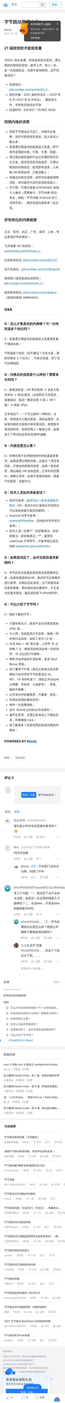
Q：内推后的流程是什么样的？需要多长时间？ (32, 1013)
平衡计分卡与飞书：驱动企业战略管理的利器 (24, 1356)
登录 (54, 4)
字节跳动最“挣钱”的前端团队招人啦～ (25, 1165)
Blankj (31, 741)
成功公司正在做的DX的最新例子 (18, 1360)
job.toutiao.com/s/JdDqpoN (41, 269)
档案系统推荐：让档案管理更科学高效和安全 (24, 1371)
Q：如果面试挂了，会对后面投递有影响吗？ (31, 1029)
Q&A (6, 1002)
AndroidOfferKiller (21, 520)
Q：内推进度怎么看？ (18, 1018)
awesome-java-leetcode (32, 546)
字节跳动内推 (12, 1278)
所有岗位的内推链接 (14, 995)
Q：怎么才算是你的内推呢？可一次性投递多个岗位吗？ (33, 1007)
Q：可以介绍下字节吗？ (19, 1034)
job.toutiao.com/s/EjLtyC (40, 260)
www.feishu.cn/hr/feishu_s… (23, 251)
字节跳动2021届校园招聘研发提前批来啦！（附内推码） (32, 1237)
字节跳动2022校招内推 (17, 1222)
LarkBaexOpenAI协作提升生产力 (19, 1364)
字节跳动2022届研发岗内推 (20, 1264)
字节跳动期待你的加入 (17, 1250)
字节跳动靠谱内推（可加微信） (22, 1137)
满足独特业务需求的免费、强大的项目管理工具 (25, 1368)
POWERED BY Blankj (21, 1040)
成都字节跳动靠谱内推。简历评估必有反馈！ (29, 1151)
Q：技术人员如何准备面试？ (22, 1024)
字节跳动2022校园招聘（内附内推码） (26, 1306)
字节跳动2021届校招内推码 (19, 1193)
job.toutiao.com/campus (40, 292)
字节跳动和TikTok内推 (17, 1335)
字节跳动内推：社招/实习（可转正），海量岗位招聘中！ (31, 1208)
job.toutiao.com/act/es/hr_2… (29, 89)
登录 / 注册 (29, 794)
